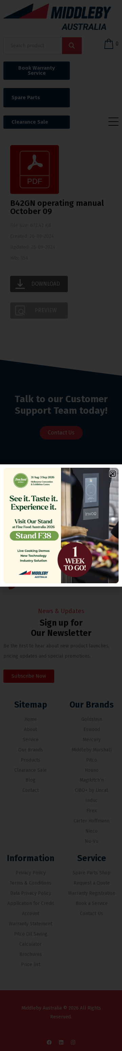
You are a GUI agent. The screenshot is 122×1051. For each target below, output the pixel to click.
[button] (112, 473)
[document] (61, 525)
